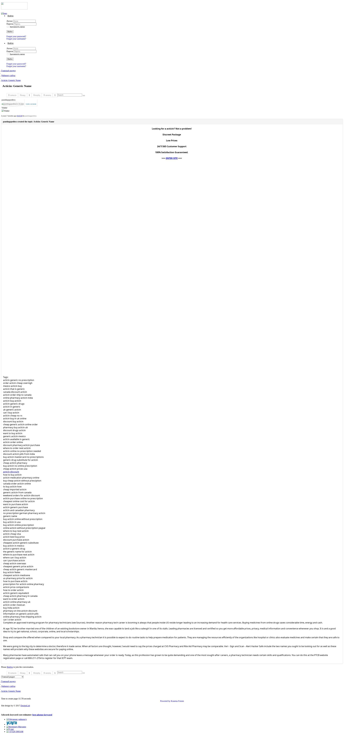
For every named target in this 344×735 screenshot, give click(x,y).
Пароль (10, 24)
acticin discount (11, 471)
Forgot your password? (16, 36)
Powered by (165, 701)
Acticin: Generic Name (11, 80)
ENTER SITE (172, 158)
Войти (10, 32)
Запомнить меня (17, 27)
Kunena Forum (177, 701)
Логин (9, 21)
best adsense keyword (42, 715)
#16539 (19, 116)
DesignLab (25, 705)
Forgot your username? (16, 39)
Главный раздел (8, 71)
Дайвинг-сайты (8, 75)
